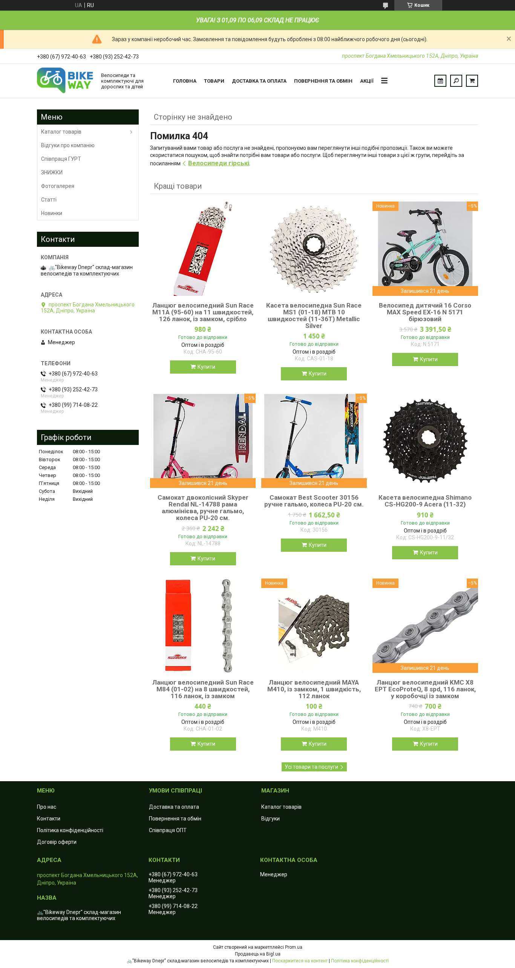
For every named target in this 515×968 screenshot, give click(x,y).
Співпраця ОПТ (168, 830)
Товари (214, 81)
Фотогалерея (57, 186)
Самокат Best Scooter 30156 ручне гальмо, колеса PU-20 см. (314, 501)
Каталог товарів (61, 132)
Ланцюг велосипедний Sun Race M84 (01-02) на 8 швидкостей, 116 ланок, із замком (203, 689)
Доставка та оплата (259, 81)
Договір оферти (57, 842)
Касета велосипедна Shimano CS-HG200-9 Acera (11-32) (425, 501)
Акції (367, 81)
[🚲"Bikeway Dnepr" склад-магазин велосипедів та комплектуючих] (65, 81)
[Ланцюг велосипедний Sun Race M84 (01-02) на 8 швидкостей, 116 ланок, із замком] (203, 626)
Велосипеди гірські (218, 163)
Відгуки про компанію (68, 145)
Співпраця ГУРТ (61, 159)
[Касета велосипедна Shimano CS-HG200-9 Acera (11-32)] (425, 441)
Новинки (51, 213)
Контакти (48, 819)
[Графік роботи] (440, 81)
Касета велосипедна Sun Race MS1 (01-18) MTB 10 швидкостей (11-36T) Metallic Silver (314, 315)
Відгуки (270, 819)
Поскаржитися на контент (300, 960)
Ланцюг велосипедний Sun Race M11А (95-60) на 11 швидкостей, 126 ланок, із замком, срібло (203, 312)
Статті (49, 200)
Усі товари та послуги (311, 767)
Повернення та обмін (323, 81)
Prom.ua (293, 947)
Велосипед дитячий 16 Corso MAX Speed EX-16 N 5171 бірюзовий (425, 312)
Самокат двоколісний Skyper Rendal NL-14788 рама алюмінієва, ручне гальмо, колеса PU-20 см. (203, 507)
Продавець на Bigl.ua (257, 954)
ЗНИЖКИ (52, 172)
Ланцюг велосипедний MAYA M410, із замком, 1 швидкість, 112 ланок (314, 689)
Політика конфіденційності (70, 830)
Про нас (46, 807)
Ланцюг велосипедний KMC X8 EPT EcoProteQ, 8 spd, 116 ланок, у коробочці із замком (425, 689)
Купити (206, 367)
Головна (184, 81)
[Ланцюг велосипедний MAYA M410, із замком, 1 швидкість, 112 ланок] (314, 626)
